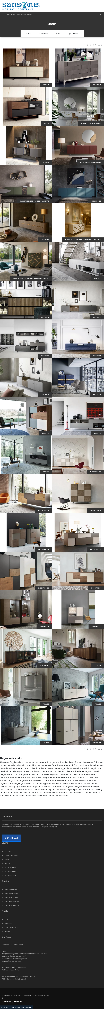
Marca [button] (28, 33)
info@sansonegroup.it (10, 954)
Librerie (8, 851)
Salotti (7, 863)
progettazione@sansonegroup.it (14, 958)
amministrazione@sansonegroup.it (33, 954)
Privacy (4, 1007)
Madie (30, 15)
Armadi (7, 931)
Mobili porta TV (10, 871)
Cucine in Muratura (12, 901)
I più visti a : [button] (74, 33)
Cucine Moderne (11, 889)
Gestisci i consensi (25, 1007)
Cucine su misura (11, 897)
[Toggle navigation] (96, 6)
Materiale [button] (43, 33)
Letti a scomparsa (11, 927)
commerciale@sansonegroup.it (14, 956)
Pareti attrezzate (11, 855)
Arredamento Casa (19, 15)
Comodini (8, 923)
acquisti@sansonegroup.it (12, 961)
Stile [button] (58, 33)
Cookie (11, 1007)
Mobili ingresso (10, 875)
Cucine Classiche (11, 893)
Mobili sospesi (10, 867)
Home (8, 15)
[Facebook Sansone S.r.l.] (3, 998)
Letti (6, 919)
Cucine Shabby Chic (12, 905)
